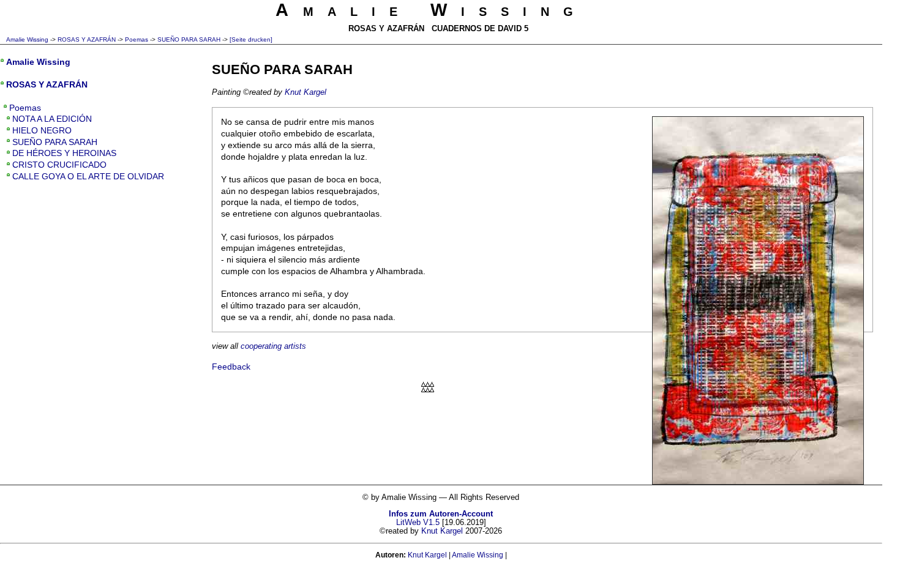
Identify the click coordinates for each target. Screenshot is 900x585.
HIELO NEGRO (42, 130)
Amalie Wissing (27, 39)
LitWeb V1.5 (418, 522)
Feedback (231, 366)
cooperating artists (273, 346)
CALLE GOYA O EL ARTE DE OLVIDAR (88, 176)
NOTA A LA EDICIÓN (52, 119)
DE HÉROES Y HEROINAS (64, 153)
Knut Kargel (305, 92)
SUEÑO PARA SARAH (188, 39)
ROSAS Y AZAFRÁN (87, 39)
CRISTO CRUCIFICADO (59, 165)
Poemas (136, 39)
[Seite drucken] (251, 39)
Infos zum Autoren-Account (441, 514)
